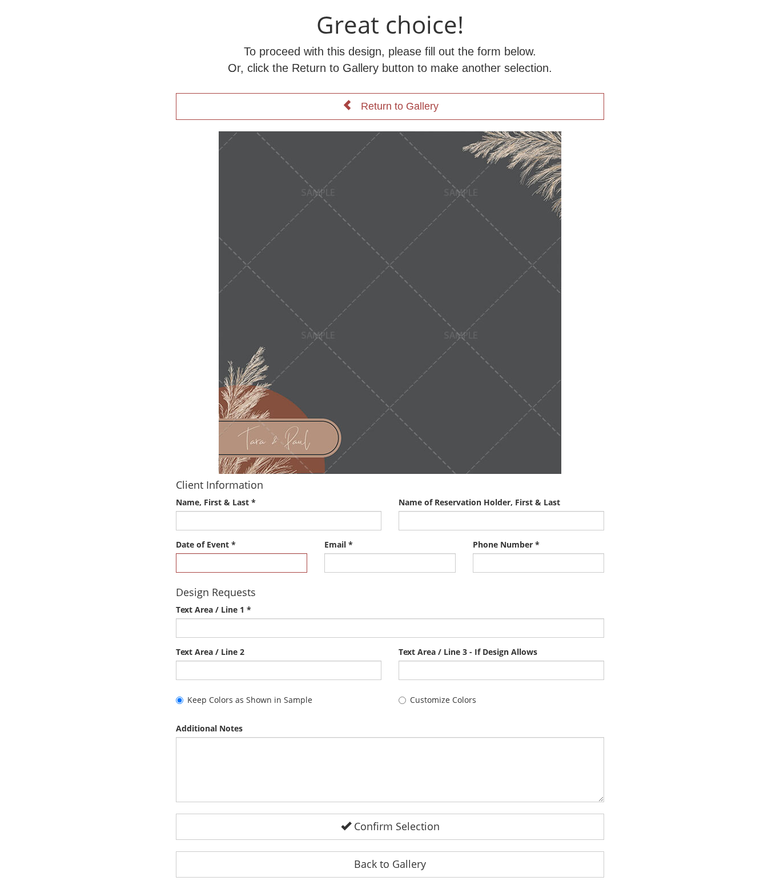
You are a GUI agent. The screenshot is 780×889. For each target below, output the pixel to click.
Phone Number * (506, 544)
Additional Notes (209, 728)
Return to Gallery (395, 106)
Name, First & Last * (216, 502)
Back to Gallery (390, 864)
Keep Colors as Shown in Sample (249, 699)
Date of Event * (206, 544)
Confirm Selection (395, 826)
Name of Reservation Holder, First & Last (479, 502)
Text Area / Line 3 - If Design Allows (468, 651)
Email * (338, 544)
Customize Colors (443, 699)
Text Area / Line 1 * (213, 609)
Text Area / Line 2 (210, 651)
